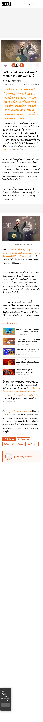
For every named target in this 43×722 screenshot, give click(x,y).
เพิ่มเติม (6, 701)
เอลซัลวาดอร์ (33, 444)
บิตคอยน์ (21, 444)
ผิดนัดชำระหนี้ (9, 444)
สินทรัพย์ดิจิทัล (23, 439)
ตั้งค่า (6, 709)
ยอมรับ (6, 705)
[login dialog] (39, 4)
